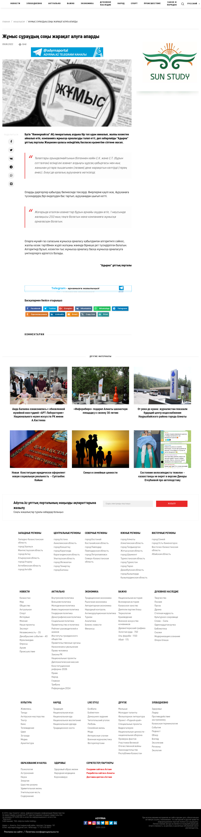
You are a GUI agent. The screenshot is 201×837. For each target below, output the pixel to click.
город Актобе (25, 569)
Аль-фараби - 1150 (127, 636)
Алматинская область (132, 543)
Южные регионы (130, 533)
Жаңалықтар (19, 22)
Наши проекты (27, 625)
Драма (158, 609)
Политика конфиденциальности (42, 832)
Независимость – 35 (30, 632)
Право (55, 673)
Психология (27, 769)
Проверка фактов (127, 739)
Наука (24, 777)
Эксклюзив (157, 743)
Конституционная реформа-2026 (61, 668)
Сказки (158, 632)
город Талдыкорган (131, 547)
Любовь (92, 724)
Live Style (93, 702)
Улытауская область (64, 559)
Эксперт (24, 629)
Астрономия (27, 773)
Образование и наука (34, 763)
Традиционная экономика (98, 598)
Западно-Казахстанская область (30, 541)
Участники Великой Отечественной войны (129, 744)
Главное (56, 681)
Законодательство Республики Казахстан (130, 752)
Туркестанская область (133, 559)
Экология (156, 750)
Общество (25, 606)
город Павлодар (93, 547)
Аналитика (90, 621)
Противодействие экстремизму (161, 718)
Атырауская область (28, 558)
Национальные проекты (64, 658)
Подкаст (156, 731)
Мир (22, 602)
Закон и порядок (172, 3)
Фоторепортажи (96, 743)
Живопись (26, 709)
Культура (26, 702)
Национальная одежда (64, 724)
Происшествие (152, 4)
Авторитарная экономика (98, 606)
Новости (15, 4)
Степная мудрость (164, 613)
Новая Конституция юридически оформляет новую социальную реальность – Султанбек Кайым (38, 477)
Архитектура (27, 743)
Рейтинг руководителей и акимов (65, 630)
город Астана (61, 539)
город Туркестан (129, 562)
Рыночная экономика (96, 602)
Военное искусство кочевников (128, 623)
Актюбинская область (29, 566)
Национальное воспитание (67, 720)
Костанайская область (97, 543)
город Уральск (25, 547)
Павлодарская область (97, 551)
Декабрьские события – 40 (34, 636)
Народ (121, 4)
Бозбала (92, 709)
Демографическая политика (66, 617)
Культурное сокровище (166, 617)
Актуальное (26, 609)
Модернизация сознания (167, 636)
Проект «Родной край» (130, 720)
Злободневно (34, 4)
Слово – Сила (161, 621)
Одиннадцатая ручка (165, 625)
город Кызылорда (130, 574)
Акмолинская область (65, 543)
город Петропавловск (96, 555)
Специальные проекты (130, 724)
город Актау (24, 554)
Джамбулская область (132, 570)
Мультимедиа (26, 640)
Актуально (54, 4)
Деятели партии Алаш (129, 609)
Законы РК (57, 655)
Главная (6, 22)
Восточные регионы (164, 533)
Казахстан (25, 598)
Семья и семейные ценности (100, 473)
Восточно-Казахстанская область (165, 549)
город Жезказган (62, 562)
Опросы (24, 644)
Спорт (134, 4)
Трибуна (56, 685)
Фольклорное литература (131, 716)
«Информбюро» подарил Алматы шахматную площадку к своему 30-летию (100, 411)
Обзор (155, 735)
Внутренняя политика (63, 598)
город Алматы (128, 539)
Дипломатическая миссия (65, 662)
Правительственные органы (66, 643)
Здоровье (157, 709)
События (156, 728)
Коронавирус (61, 777)
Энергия (25, 781)
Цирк (23, 732)
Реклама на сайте (13, 832)
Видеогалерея (125, 728)
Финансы (90, 629)
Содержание (27, 796)
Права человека (60, 651)
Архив (23, 648)
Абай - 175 (123, 640)
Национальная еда (62, 716)
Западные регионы (29, 533)
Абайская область (161, 554)
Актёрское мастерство (33, 716)
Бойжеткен (93, 713)
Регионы (156, 747)
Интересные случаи (98, 736)
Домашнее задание (98, 716)
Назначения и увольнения (65, 647)
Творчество (160, 598)
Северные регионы (96, 533)
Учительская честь (30, 792)
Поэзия (158, 602)
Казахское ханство (128, 606)
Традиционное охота (64, 728)
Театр (24, 720)
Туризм (88, 617)
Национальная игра (63, 713)
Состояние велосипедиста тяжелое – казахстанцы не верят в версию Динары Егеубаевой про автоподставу (162, 477)
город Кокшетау (62, 547)
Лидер (155, 713)
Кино (23, 724)
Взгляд (155, 739)
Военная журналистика (100, 739)
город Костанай (93, 539)
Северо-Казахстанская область (97, 560)
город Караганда (62, 551)
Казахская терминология (165, 724)
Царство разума (29, 785)
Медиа (24, 739)
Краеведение (125, 617)
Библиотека (161, 629)
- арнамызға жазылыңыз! (75, 289)
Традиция (58, 709)
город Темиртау (62, 566)
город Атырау (25, 562)
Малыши (122, 709)
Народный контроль (95, 609)
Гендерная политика (62, 613)
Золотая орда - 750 (128, 632)
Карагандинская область (67, 555)
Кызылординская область (134, 578)
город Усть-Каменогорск (164, 543)
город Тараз (127, 566)
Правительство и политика (65, 625)
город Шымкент (129, 555)
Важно (71, 4)
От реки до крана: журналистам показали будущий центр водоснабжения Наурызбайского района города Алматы (162, 413)
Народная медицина (64, 773)
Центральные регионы (67, 533)
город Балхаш (61, 570)
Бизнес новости (93, 625)
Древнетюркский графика (131, 628)
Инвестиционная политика (65, 609)
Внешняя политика (61, 602)
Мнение (24, 621)
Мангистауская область (30, 550)
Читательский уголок (99, 720)
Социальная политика (63, 621)
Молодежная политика (63, 606)
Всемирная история (128, 602)
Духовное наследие (105, 3)
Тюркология (124, 613)
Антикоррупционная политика (100, 613)
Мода (90, 732)
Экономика (87, 4)
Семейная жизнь (96, 728)
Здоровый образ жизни (66, 769)
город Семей (158, 539)
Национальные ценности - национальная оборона (131, 733)
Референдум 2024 (61, 688)
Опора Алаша (161, 640)
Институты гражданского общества (65, 637)
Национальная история (130, 598)
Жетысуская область (132, 551)
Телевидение (27, 728)
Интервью (25, 617)
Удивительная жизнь (31, 788)
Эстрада (25, 736)
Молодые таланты (127, 713)
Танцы (24, 713)
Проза (158, 606)
